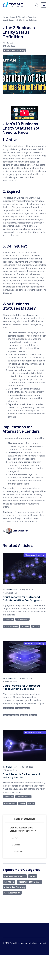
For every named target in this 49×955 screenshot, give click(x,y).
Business (35, 626)
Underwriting (8, 619)
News (32, 876)
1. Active (15, 838)
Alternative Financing (27, 17)
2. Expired (16, 845)
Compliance (25, 626)
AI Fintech (9, 881)
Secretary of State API (29, 881)
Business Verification (14, 876)
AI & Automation (12, 892)
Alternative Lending (11, 626)
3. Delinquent (17, 851)
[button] (43, 5)
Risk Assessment (22, 619)
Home (5, 17)
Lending (24, 715)
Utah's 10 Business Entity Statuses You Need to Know (23, 829)
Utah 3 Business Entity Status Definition (20, 20)
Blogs (12, 17)
